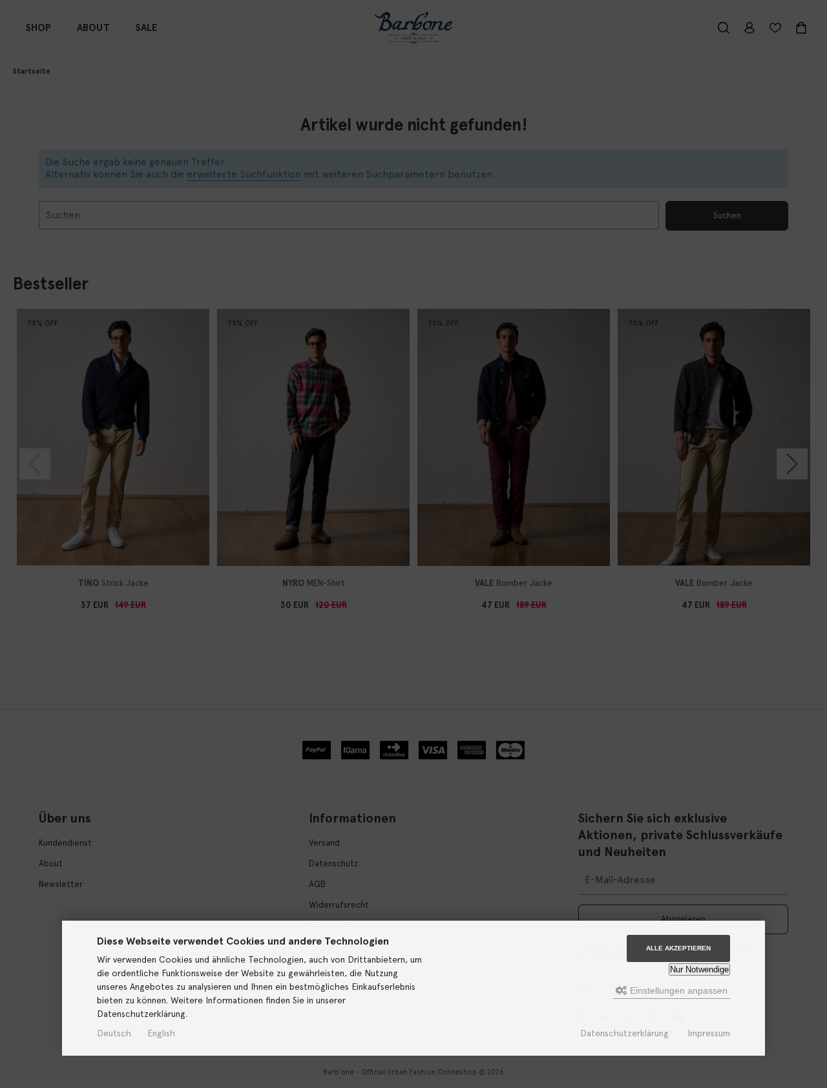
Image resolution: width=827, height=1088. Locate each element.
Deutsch (114, 1033)
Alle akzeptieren (678, 948)
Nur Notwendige (699, 969)
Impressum (708, 1033)
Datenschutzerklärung (624, 1033)
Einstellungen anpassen (677, 990)
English (161, 1033)
